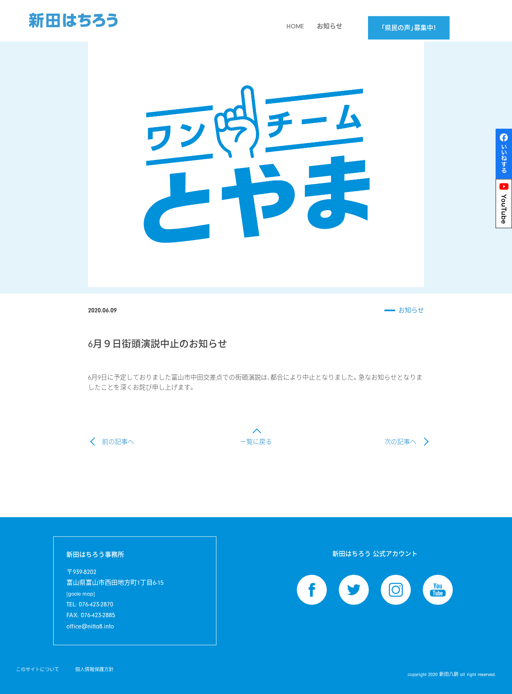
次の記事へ (400, 442)
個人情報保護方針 (94, 669)
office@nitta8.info (90, 626)
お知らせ (411, 310)
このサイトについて (37, 669)
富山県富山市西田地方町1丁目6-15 (115, 588)
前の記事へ (118, 442)
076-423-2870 (96, 604)
